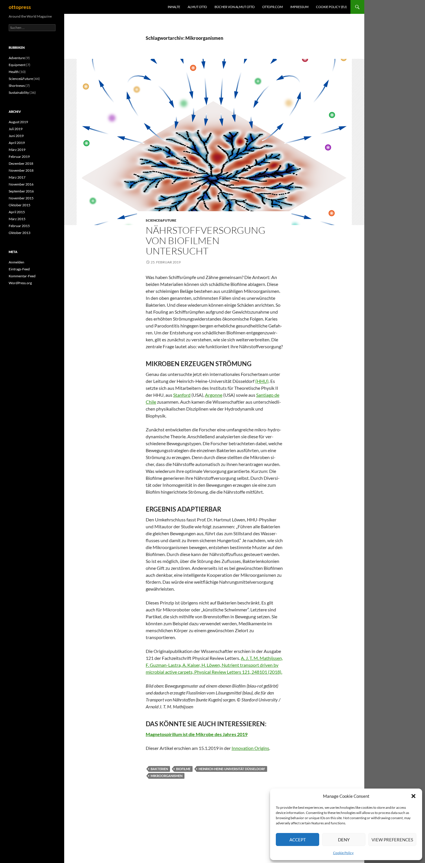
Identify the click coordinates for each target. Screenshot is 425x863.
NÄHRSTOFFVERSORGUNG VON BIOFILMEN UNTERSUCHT (205, 240)
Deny (344, 839)
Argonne (213, 395)
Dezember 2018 (21, 163)
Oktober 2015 (19, 205)
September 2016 (21, 191)
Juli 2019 (16, 129)
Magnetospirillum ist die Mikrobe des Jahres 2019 (196, 734)
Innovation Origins (250, 748)
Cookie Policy (343, 853)
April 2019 (17, 143)
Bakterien (159, 769)
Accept (297, 839)
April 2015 (17, 212)
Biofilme (183, 769)
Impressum (299, 7)
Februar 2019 (19, 156)
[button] (413, 796)
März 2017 (17, 177)
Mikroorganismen (166, 776)
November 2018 (21, 170)
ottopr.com (272, 7)
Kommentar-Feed (22, 276)
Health (14, 72)
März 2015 (17, 219)
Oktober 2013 (19, 233)
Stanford (182, 395)
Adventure (17, 58)
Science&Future (161, 220)
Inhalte (174, 7)
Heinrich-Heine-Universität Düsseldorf (232, 769)
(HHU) (262, 381)
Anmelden (16, 262)
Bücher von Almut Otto (235, 7)
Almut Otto (197, 7)
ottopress (20, 7)
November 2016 (21, 184)
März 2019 (17, 149)
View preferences (392, 839)
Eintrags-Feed (19, 269)
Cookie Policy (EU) (331, 7)
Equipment (17, 65)
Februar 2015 (19, 226)
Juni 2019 (16, 136)
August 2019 (18, 122)
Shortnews (17, 85)
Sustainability (19, 92)
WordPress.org (20, 283)
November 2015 (21, 198)
